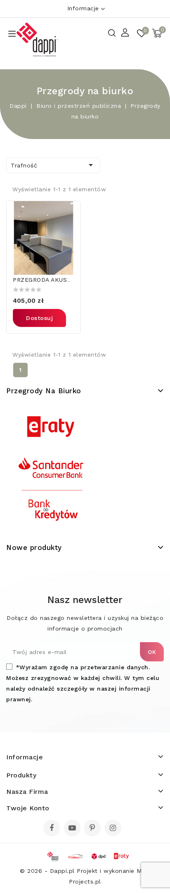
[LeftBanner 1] (51, 469)
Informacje (83, 8)
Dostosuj (39, 318)
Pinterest (93, 829)
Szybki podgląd (69, 212)
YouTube (73, 829)
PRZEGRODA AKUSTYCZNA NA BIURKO (69, 279)
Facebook (52, 829)
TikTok (126, 830)
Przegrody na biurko (43, 391)
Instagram (114, 829)
